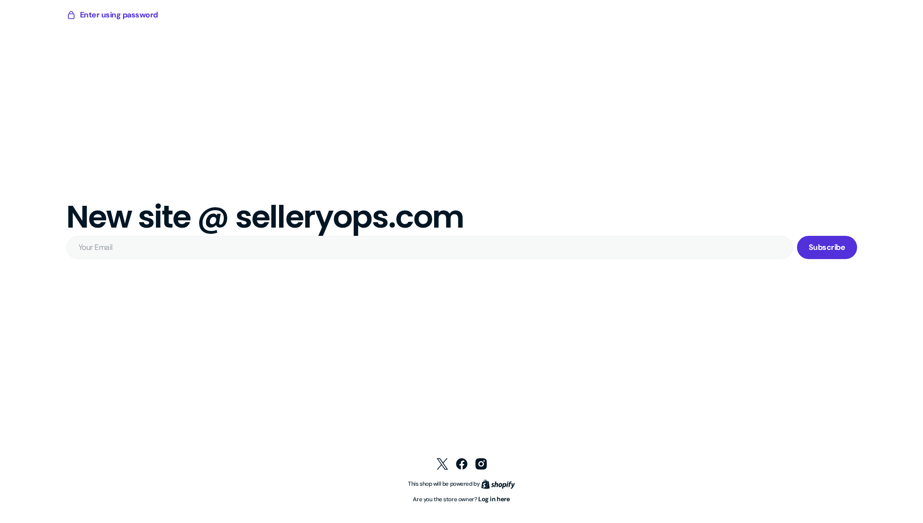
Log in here (494, 499)
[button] (112, 15)
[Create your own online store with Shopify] (498, 483)
